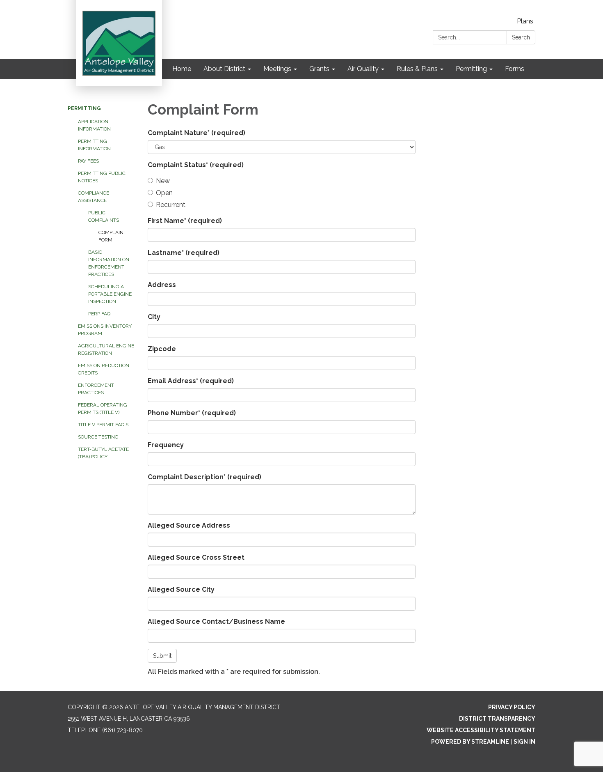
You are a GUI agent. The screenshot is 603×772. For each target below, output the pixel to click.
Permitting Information (94, 145)
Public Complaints (103, 216)
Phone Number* (192, 413)
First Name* (185, 221)
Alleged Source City (181, 589)
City (154, 317)
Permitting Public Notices (102, 177)
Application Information (94, 125)
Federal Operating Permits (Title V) (102, 408)
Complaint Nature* (196, 133)
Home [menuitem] (181, 69)
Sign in (524, 741)
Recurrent (170, 205)
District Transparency (497, 718)
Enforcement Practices (96, 388)
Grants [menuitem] (319, 69)
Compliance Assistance (93, 196)
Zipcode (162, 349)
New (163, 181)
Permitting (84, 108)
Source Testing (98, 437)
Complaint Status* (196, 165)
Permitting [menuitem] (471, 69)
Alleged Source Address (189, 525)
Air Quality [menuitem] (363, 69)
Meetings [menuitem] (277, 69)
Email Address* (191, 381)
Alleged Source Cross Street (196, 557)
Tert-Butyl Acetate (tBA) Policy (103, 453)
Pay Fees (88, 161)
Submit (162, 656)
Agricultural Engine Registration (106, 349)
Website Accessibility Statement (481, 730)
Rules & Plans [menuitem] (417, 69)
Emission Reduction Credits (103, 369)
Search (521, 37)
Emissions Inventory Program (105, 329)
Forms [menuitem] (514, 69)
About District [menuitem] (224, 69)
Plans (525, 21)
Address (162, 285)
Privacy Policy (511, 707)
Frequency (166, 445)
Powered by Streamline (470, 741)
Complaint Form (112, 236)
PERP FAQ (99, 314)
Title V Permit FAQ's (103, 424)
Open (164, 193)
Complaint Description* (204, 477)
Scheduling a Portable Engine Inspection (110, 294)
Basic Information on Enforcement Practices (108, 263)
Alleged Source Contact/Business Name (216, 621)
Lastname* (183, 253)
